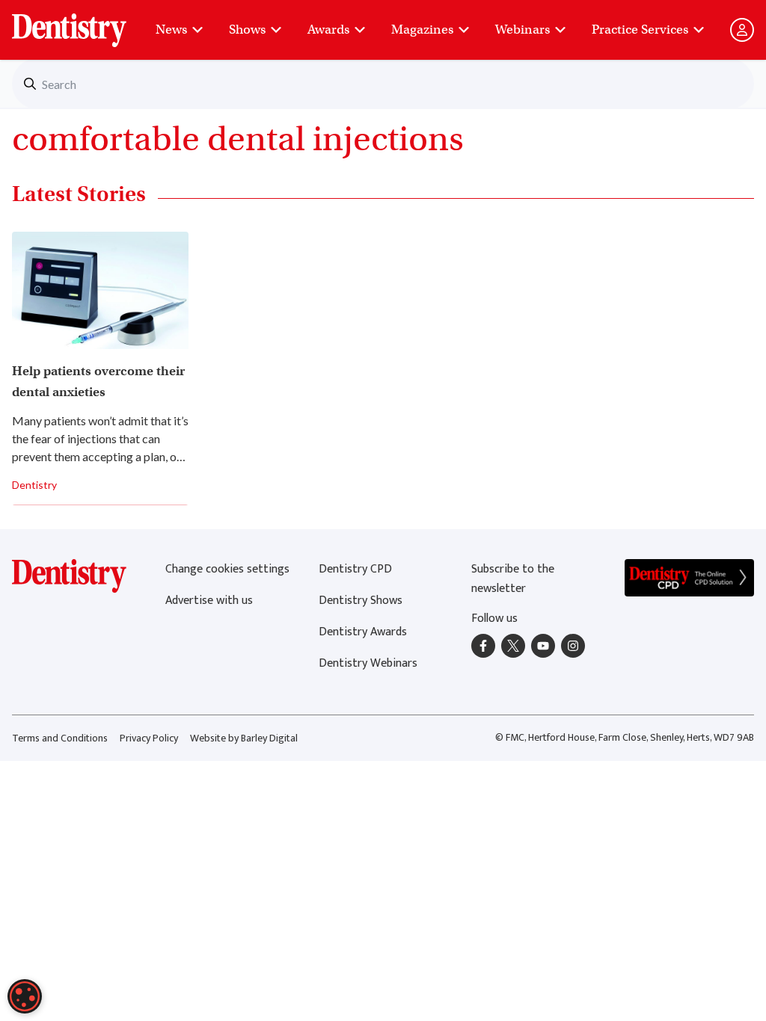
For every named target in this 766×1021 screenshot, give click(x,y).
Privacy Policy (149, 738)
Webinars (522, 29)
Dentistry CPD (355, 569)
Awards (328, 29)
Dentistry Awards (363, 632)
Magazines (422, 29)
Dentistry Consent (87, 22)
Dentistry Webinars (368, 663)
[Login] (742, 30)
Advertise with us (209, 600)
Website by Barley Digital (244, 738)
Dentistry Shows (360, 600)
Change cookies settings (227, 569)
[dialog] (24, 996)
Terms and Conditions (60, 738)
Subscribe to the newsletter (512, 579)
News (171, 29)
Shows (247, 29)
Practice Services (640, 29)
